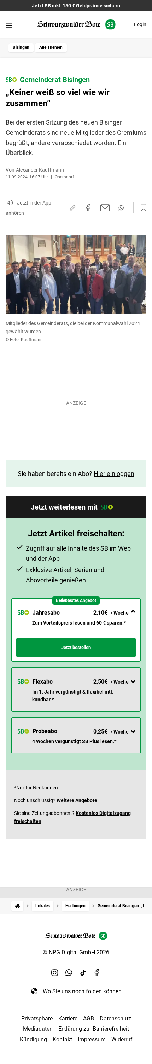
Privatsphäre (37, 1018)
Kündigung (33, 1039)
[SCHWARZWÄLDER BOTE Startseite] (76, 24)
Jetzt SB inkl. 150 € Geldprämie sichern (76, 5)
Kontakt (62, 1039)
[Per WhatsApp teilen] (121, 207)
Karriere (67, 1018)
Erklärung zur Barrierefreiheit (93, 1028)
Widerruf (122, 1039)
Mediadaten (38, 1028)
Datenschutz (115, 1018)
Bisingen (21, 47)
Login (140, 24)
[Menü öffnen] (9, 25)
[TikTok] (83, 972)
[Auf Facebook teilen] (88, 208)
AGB (88, 1018)
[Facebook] (97, 972)
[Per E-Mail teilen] (105, 208)
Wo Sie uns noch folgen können (82, 991)
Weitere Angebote (77, 800)
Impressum (92, 1039)
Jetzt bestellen (76, 647)
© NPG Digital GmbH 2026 (76, 952)
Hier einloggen (114, 473)
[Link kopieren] (72, 207)
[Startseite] (17, 906)
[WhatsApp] (69, 972)
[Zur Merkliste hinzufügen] (141, 208)
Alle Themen (51, 47)
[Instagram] (54, 972)
